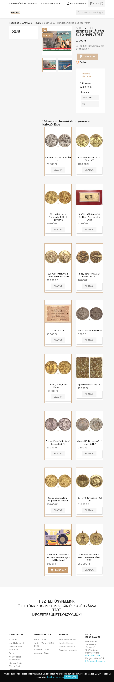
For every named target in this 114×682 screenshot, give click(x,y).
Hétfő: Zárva (40, 639)
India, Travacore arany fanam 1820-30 (89, 275)
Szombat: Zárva (41, 649)
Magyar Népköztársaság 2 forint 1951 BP (89, 442)
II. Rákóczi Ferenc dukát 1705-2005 (89, 159)
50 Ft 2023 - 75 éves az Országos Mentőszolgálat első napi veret (58, 557)
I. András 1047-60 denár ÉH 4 (58, 159)
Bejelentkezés (66, 643)
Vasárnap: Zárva (41, 653)
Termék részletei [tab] (86, 75)
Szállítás (13, 639)
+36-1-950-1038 (17, 3)
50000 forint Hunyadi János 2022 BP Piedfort (58, 275)
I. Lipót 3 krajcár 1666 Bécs (89, 330)
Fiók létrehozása (67, 646)
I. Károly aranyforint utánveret (58, 386)
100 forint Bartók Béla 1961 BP (89, 499)
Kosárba (88, 56)
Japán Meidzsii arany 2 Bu (89, 384)
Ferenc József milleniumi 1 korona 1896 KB (58, 442)
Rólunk (12, 653)
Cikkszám (85, 83)
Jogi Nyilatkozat (16, 643)
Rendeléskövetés (67, 639)
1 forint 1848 (58, 330)
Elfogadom (71, 677)
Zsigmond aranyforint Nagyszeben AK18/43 (58, 499)
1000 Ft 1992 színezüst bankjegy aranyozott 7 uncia (89, 217)
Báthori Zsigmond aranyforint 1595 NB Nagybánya (58, 217)
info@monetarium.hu (95, 661)
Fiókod (63, 634)
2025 (16, 31)
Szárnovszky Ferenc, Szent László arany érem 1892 (89, 557)
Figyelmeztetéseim (68, 650)
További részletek (55, 677)
